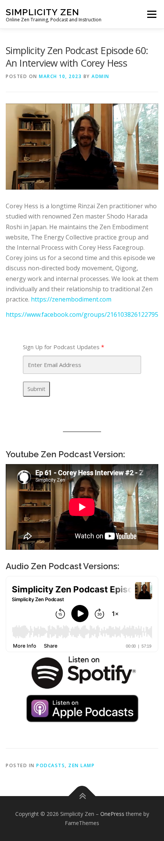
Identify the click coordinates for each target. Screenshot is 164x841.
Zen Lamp (81, 765)
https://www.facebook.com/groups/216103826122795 (82, 314)
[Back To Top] (82, 796)
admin (100, 76)
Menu (151, 14)
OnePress (112, 813)
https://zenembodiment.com (71, 299)
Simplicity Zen (42, 11)
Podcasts (50, 765)
